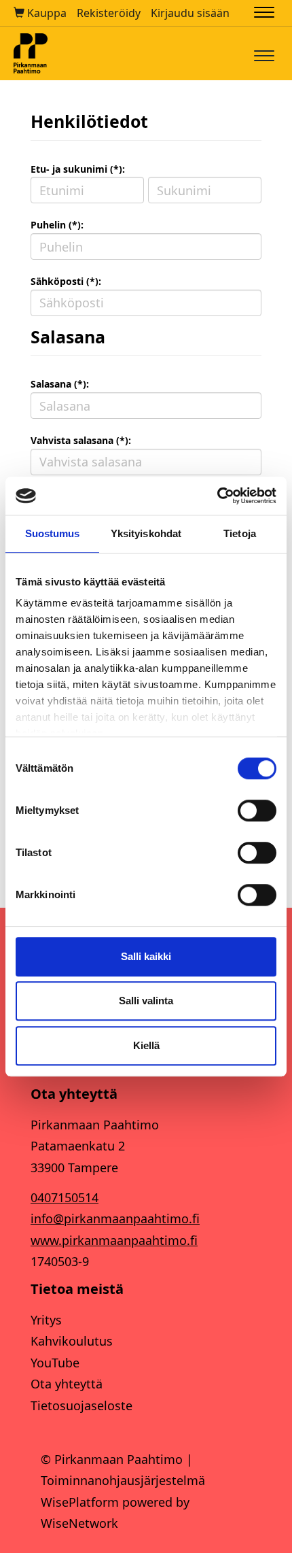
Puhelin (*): (57, 224)
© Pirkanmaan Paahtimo (112, 1459)
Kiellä (146, 1045)
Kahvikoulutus (72, 1341)
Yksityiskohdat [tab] (146, 533)
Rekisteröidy (109, 12)
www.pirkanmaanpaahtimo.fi (114, 1240)
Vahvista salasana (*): (81, 440)
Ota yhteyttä (67, 1384)
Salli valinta (146, 1000)
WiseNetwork (79, 1523)
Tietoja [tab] (239, 533)
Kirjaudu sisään (190, 12)
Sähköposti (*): (66, 281)
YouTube (55, 1362)
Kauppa (45, 12)
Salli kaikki (146, 956)
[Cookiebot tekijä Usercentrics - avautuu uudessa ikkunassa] (217, 496)
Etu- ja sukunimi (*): (78, 169)
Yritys (46, 1320)
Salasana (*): (60, 383)
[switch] (257, 810)
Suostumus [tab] (52, 533)
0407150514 (64, 1197)
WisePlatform (80, 1502)
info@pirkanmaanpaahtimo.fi (115, 1218)
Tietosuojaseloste (81, 1405)
